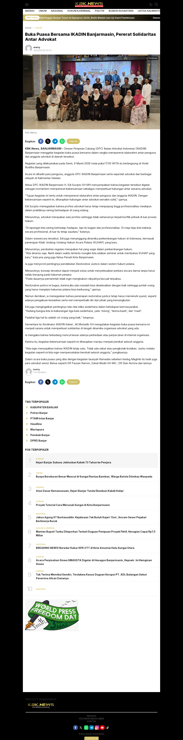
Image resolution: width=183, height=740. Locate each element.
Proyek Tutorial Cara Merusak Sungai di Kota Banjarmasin (73, 504)
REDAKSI (91, 716)
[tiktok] (107, 727)
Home (28, 27)
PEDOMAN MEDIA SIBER (91, 718)
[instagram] (97, 727)
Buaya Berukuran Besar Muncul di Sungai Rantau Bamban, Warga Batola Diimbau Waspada (94, 476)
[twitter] (48, 141)
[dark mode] (151, 4)
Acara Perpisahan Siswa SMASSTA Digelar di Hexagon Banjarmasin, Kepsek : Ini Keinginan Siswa (94, 562)
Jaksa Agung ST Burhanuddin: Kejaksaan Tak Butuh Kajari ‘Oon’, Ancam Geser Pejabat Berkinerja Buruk (91, 519)
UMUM (38, 27)
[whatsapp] (62, 141)
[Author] (28, 48)
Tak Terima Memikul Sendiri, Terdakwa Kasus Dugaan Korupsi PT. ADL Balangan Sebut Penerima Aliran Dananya (91, 576)
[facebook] (40, 141)
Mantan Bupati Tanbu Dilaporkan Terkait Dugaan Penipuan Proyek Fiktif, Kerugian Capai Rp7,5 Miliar (95, 533)
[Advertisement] (91, 660)
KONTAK (91, 721)
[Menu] (27, 4)
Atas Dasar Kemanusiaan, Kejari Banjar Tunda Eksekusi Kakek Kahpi (79, 490)
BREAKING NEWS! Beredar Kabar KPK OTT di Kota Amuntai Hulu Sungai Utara (85, 547)
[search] (156, 4)
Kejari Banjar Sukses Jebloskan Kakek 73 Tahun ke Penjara (73, 462)
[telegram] (55, 141)
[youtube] (102, 727)
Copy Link (73, 141)
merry (36, 47)
